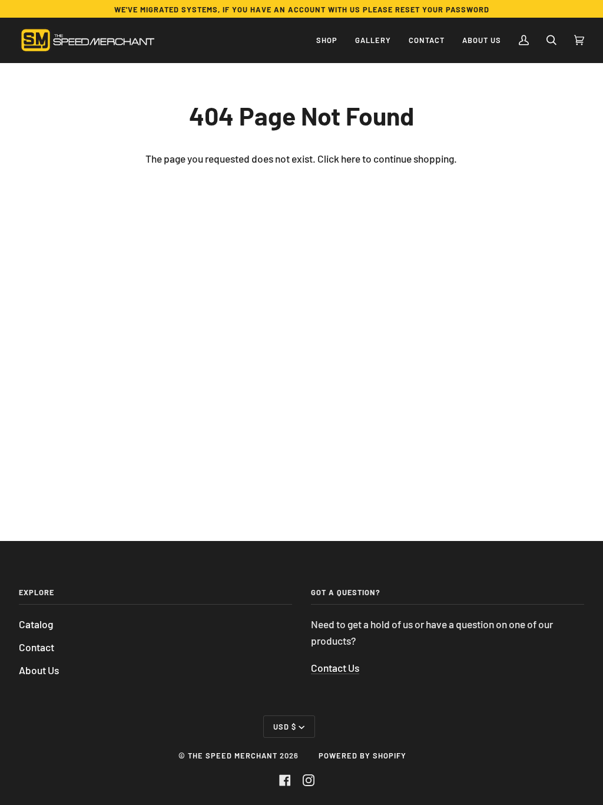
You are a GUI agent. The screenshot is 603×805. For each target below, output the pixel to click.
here (350, 158)
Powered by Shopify (362, 755)
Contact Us (335, 668)
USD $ (284, 726)
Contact (36, 647)
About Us (39, 670)
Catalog (36, 624)
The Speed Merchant (232, 755)
